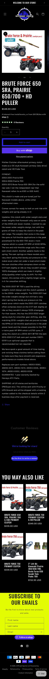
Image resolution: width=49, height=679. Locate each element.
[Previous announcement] (4, 3)
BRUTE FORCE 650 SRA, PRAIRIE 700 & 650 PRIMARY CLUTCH (12, 519)
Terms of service (41, 669)
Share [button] (7, 405)
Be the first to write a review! (24, 458)
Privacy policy (27, 669)
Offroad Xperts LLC (23, 666)
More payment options (24, 156)
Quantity (5, 127)
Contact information (26, 673)
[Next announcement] (44, 3)
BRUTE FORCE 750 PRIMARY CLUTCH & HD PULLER (36, 517)
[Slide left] (19, 77)
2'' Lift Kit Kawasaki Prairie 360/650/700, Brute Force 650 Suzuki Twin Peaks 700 (35, 570)
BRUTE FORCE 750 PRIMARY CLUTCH (12, 565)
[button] (5, 14)
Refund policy (15, 669)
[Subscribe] (41, 632)
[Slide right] (30, 77)
